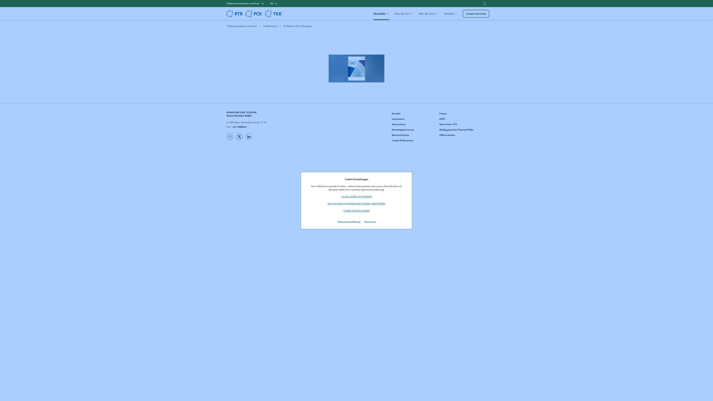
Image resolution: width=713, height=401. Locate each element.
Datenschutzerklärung (348, 221)
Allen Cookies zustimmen (356, 196)
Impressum (370, 221)
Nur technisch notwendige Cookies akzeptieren (356, 203)
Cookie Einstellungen (357, 210)
